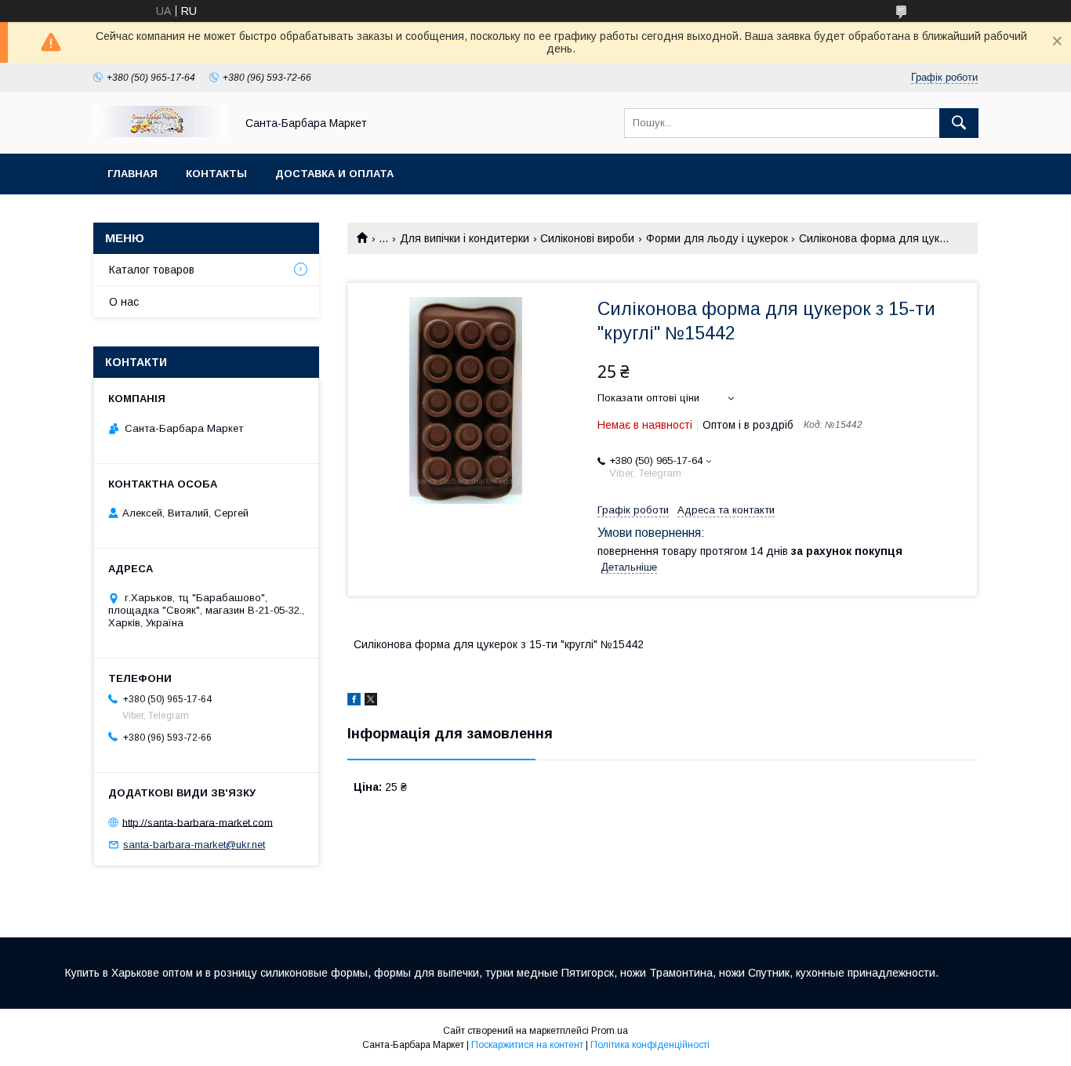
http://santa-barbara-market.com (197, 822)
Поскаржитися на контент (527, 1044)
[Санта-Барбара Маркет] (160, 133)
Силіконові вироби (587, 238)
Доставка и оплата (334, 173)
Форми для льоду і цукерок (717, 238)
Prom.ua (609, 1030)
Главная (132, 173)
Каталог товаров (151, 269)
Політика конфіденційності (650, 1044)
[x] (371, 701)
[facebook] (354, 701)
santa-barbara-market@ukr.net (194, 844)
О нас (124, 302)
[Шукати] (958, 123)
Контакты (216, 173)
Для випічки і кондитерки (464, 238)
